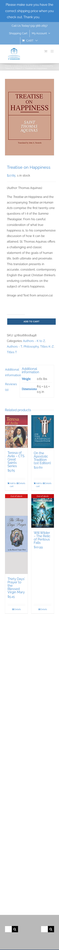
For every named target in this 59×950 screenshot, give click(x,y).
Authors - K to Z (34, 341)
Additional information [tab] (11, 372)
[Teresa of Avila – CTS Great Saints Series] (16, 431)
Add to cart (31, 321)
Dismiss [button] (46, 17)
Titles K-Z (47, 346)
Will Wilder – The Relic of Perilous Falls (42, 538)
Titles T (12, 352)
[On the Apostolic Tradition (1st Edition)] (42, 431)
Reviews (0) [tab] (11, 386)
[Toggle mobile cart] (45, 51)
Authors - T (14, 346)
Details (22, 483)
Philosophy (31, 346)
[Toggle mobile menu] (52, 51)
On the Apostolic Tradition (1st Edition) (42, 458)
